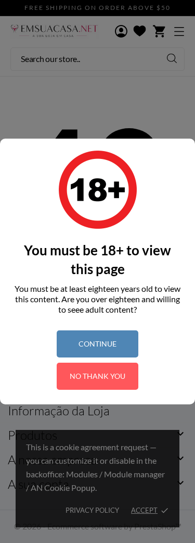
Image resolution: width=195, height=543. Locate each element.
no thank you (97, 376)
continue (97, 343)
